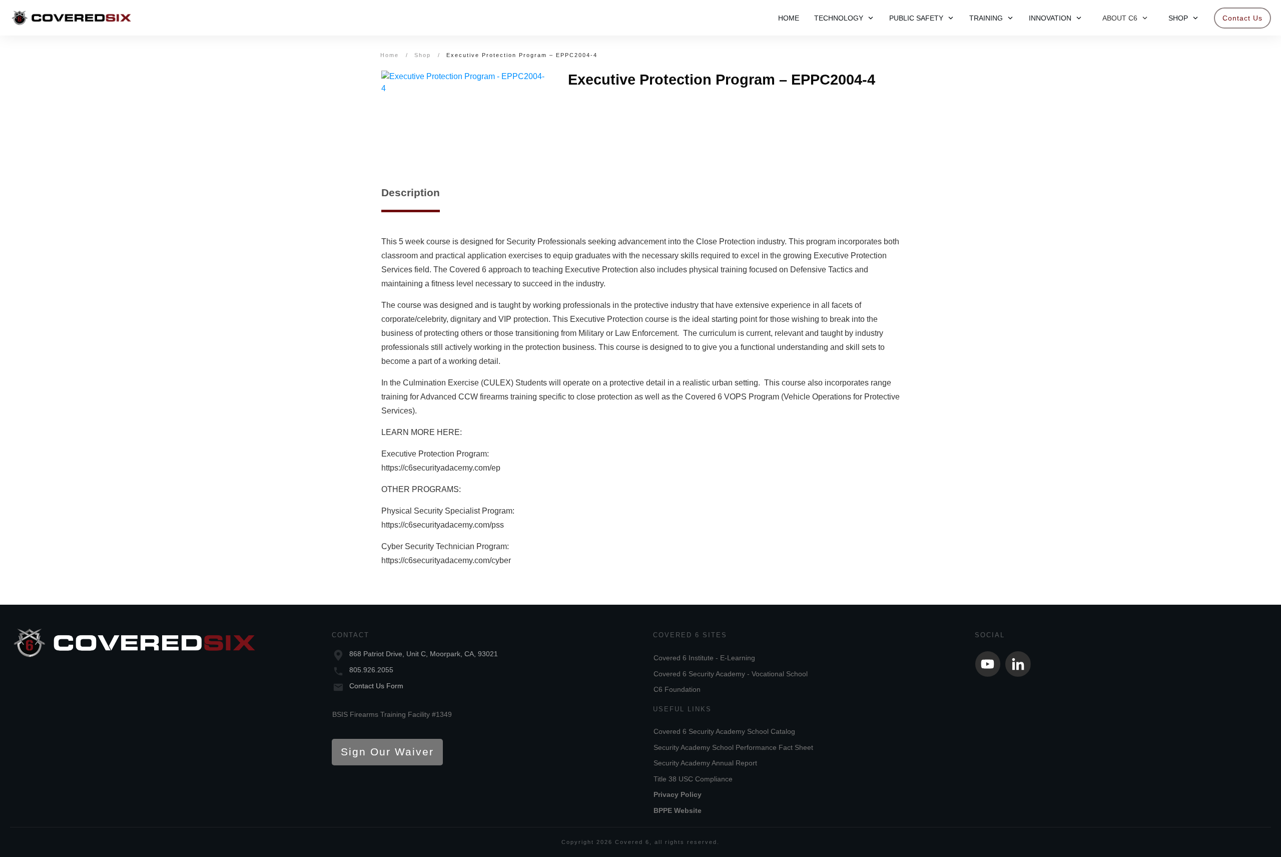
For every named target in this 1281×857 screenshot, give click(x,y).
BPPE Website (678, 810)
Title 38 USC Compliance (693, 779)
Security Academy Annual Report (705, 763)
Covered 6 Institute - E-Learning (704, 658)
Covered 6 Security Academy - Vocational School (731, 674)
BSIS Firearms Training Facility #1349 (392, 714)
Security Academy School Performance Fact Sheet (733, 747)
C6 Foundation (677, 689)
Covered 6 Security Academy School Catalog (724, 731)
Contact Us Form (376, 686)
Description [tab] (410, 192)
